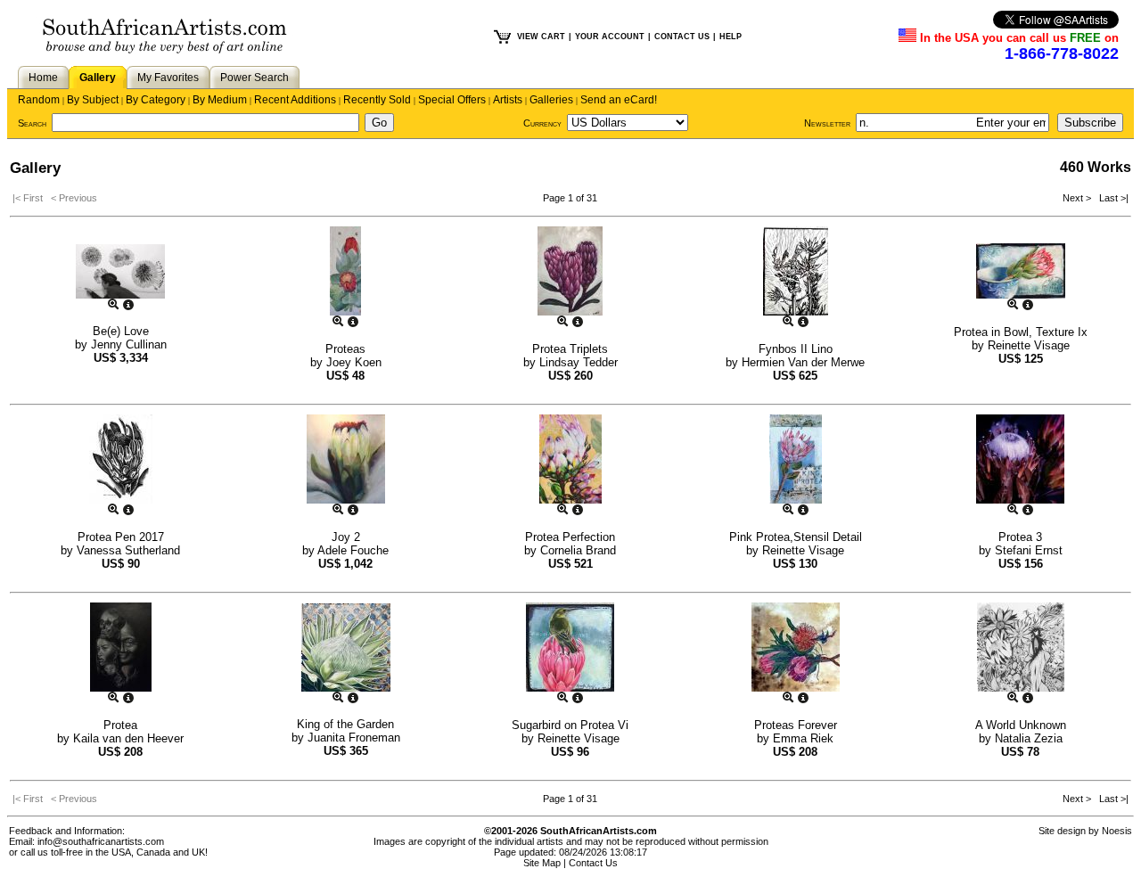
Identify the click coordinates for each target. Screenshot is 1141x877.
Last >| (1111, 198)
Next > (1078, 198)
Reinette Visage (1029, 345)
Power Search (254, 77)
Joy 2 (346, 537)
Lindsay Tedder (578, 362)
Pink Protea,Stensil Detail (795, 537)
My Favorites (168, 77)
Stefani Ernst (1029, 550)
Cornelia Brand (578, 550)
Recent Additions (295, 100)
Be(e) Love (121, 331)
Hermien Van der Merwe (803, 362)
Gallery (97, 77)
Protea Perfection (570, 537)
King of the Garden (345, 724)
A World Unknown (1020, 725)
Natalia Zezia (1029, 738)
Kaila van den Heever (128, 738)
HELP (730, 36)
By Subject (93, 100)
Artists (507, 100)
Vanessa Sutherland (128, 550)
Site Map (542, 862)
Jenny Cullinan (129, 344)
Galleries (551, 100)
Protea (120, 725)
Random (39, 100)
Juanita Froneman (354, 737)
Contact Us (593, 862)
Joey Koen (354, 362)
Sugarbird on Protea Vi (570, 725)
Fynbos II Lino (796, 349)
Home (43, 77)
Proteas (345, 349)
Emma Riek (803, 738)
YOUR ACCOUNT (609, 36)
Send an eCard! (618, 100)
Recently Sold (377, 100)
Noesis (1117, 830)
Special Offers (452, 100)
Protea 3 (1020, 537)
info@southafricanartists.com (100, 841)
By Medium (220, 100)
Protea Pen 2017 (121, 537)
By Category (155, 100)
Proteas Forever (795, 725)
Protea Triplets (570, 349)
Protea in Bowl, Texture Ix (1021, 332)
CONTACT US (682, 36)
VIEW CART (541, 36)
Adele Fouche (353, 550)
